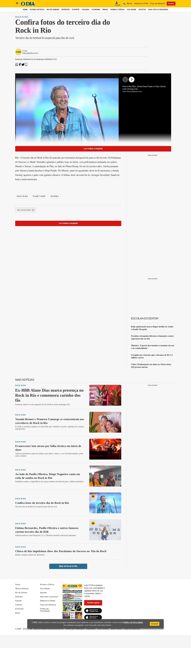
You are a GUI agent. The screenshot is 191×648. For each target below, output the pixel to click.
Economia (96, 10)
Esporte (75, 10)
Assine (171, 3)
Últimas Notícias (37, 10)
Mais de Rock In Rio (68, 566)
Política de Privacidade (45, 610)
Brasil (105, 10)
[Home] (28, 5)
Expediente (90, 629)
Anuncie (60, 629)
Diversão (65, 10)
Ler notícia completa (93, 148)
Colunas (85, 10)
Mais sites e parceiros (158, 10)
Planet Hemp (39, 196)
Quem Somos (116, 629)
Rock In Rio (21, 17)
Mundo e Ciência (117, 10)
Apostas (142, 10)
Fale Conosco (103, 629)
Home (25, 10)
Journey (54, 196)
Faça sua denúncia (157, 3)
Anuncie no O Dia (141, 3)
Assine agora (93, 603)
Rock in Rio (22, 196)
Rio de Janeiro (53, 10)
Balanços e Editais (47, 601)
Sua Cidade (131, 10)
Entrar (117, 5)
